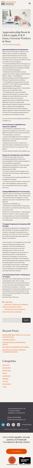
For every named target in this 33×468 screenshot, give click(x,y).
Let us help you (16, 451)
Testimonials (6, 384)
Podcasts (5, 378)
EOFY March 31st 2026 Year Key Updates (15, 347)
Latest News (8, 302)
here (9, 120)
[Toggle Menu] (30, 3)
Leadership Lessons (8, 339)
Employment (6, 370)
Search (26, 320)
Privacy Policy (26, 424)
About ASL (6, 365)
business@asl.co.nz (19, 419)
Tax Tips (5, 381)
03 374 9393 (16, 417)
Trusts (4, 386)
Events (4, 373)
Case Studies (6, 368)
